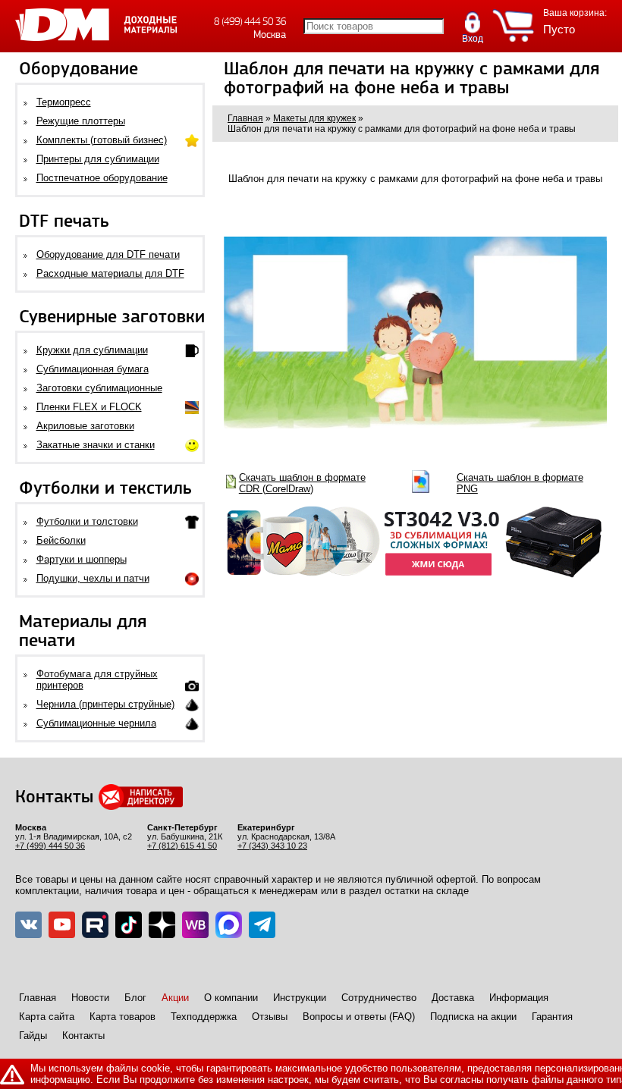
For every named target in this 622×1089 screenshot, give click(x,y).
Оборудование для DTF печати (108, 254)
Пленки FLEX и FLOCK (89, 407)
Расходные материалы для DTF (110, 273)
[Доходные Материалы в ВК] (28, 925)
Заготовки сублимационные (99, 388)
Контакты (83, 1035)
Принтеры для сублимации (97, 159)
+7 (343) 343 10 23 (272, 845)
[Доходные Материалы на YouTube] (62, 925)
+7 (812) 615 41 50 (182, 845)
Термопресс (63, 102)
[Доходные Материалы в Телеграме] (262, 925)
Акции (175, 997)
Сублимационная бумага (92, 369)
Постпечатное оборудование (102, 178)
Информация (518, 997)
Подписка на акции (473, 1016)
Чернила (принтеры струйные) (105, 704)
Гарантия (552, 1016)
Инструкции (299, 997)
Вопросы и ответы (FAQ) (359, 1016)
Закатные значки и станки (95, 444)
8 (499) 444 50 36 (250, 21)
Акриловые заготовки (85, 426)
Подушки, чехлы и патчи (92, 578)
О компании (231, 997)
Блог (135, 997)
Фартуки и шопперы (81, 559)
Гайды (33, 1035)
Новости (90, 997)
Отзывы (269, 1016)
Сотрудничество (378, 997)
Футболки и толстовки (87, 521)
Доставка (453, 997)
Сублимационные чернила (96, 723)
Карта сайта (46, 1016)
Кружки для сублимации (92, 350)
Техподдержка (204, 1016)
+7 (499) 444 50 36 (50, 845)
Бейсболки (61, 540)
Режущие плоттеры (80, 121)
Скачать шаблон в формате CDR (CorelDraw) (302, 483)
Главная (37, 997)
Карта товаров (123, 1016)
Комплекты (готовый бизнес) (101, 140)
